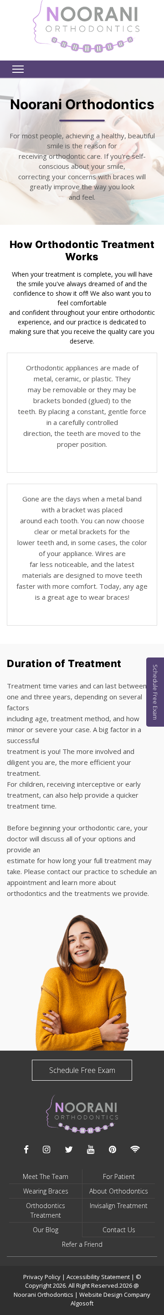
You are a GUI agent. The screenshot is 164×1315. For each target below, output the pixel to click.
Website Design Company (114, 1294)
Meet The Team (45, 1176)
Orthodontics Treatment (45, 1210)
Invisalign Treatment (119, 1205)
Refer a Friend (82, 1244)
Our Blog (45, 1229)
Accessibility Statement (99, 1277)
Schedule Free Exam (82, 1070)
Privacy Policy (42, 1277)
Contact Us (118, 1229)
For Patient (119, 1176)
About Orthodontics (118, 1191)
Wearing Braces (45, 1191)
